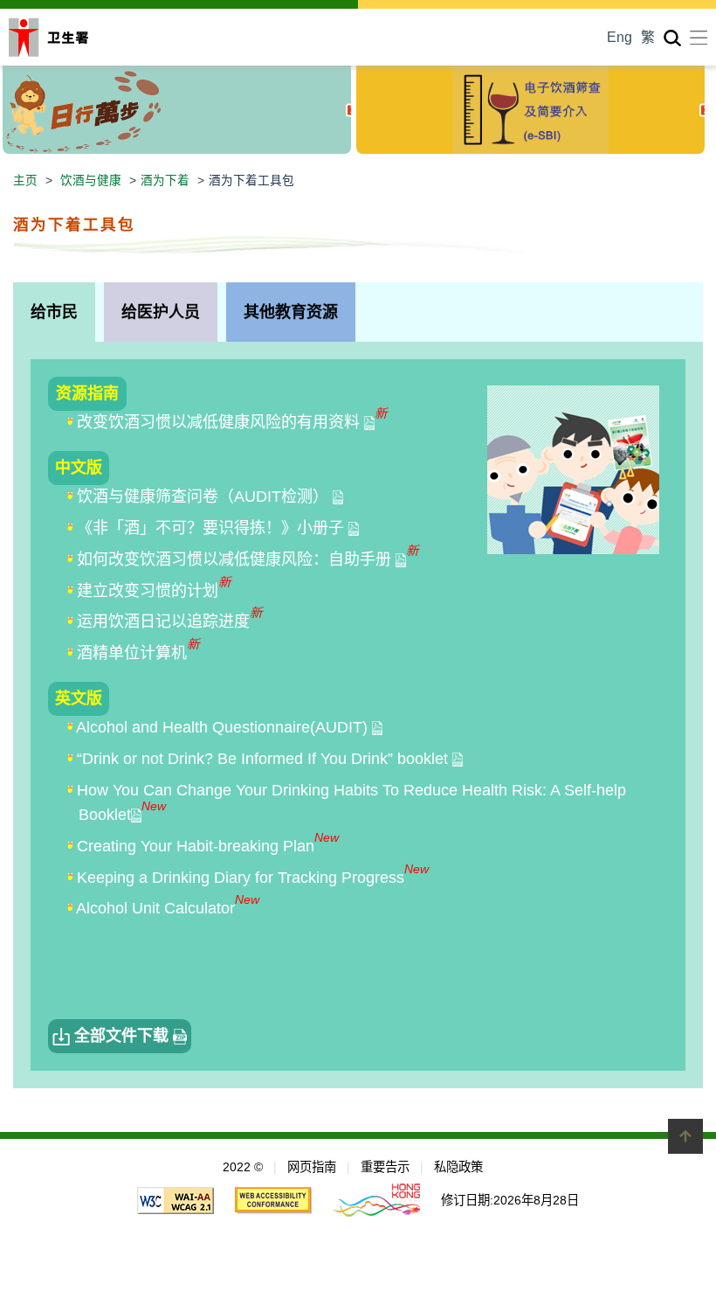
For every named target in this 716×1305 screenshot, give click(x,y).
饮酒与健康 (90, 180)
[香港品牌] (376, 1199)
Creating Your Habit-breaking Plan (195, 846)
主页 (25, 180)
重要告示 (385, 1167)
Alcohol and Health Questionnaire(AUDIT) (224, 727)
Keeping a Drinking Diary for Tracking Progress (240, 877)
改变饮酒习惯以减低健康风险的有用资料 (220, 422)
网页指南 (311, 1167)
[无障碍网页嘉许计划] (273, 1199)
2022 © (243, 1167)
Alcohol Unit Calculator (155, 908)
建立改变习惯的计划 (147, 591)
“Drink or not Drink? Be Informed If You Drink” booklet (264, 758)
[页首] (685, 1136)
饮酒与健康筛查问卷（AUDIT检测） (205, 496)
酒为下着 (165, 180)
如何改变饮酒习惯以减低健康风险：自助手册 (236, 559)
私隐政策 (458, 1167)
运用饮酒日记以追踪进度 (163, 621)
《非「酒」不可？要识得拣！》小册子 (212, 528)
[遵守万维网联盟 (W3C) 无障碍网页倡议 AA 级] (175, 1199)
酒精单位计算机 (132, 653)
